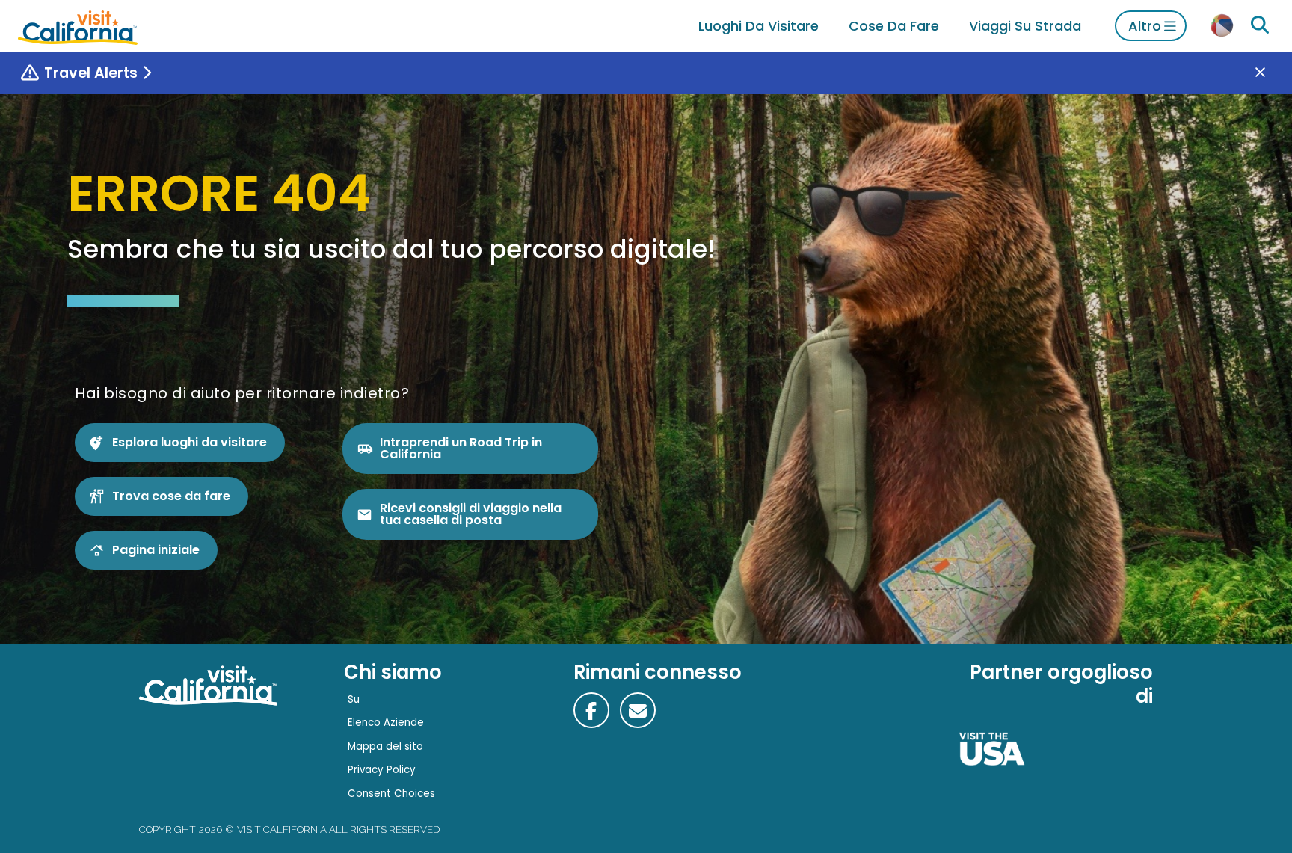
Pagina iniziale (156, 549)
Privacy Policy (382, 770)
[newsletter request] (638, 710)
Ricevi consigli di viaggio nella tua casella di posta (471, 514)
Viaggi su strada (1025, 25)
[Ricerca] (1260, 25)
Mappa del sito (385, 746)
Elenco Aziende (386, 722)
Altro (1144, 25)
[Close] (1271, 73)
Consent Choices (391, 793)
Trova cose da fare (171, 496)
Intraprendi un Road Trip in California (461, 448)
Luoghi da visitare (758, 25)
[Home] (78, 25)
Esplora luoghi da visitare (189, 442)
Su (354, 699)
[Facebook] (591, 710)
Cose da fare (894, 25)
